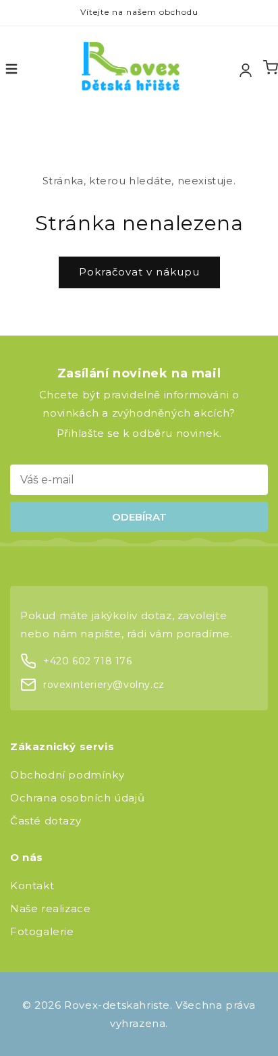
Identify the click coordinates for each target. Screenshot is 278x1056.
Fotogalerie (42, 931)
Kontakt (32, 885)
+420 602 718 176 (87, 661)
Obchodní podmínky (67, 774)
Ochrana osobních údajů (77, 797)
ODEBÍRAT (139, 516)
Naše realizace (50, 908)
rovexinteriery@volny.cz (104, 685)
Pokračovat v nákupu (139, 271)
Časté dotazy (45, 820)
